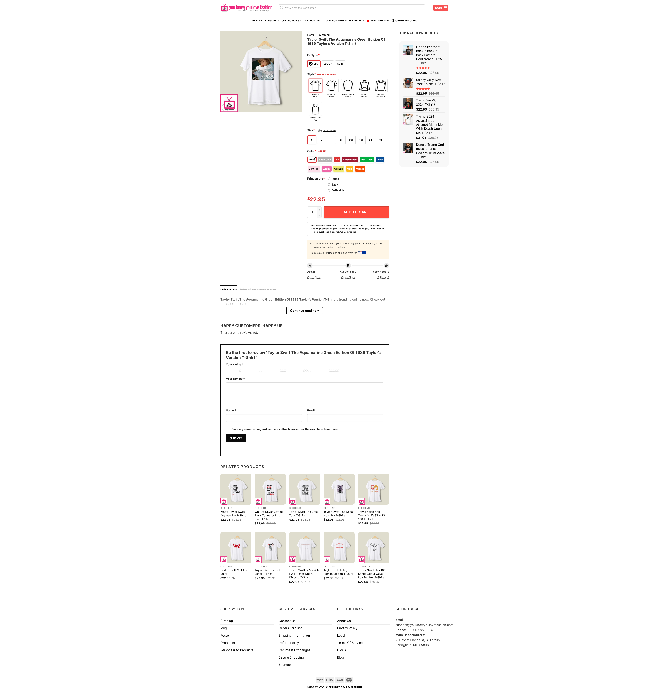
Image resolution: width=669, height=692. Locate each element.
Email (312, 410)
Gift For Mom (335, 20)
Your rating (234, 364)
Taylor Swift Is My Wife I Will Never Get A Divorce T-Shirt (304, 573)
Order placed (314, 277)
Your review (235, 378)
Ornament (227, 643)
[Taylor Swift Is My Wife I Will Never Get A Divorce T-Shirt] (304, 547)
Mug (223, 628)
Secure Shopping (291, 657)
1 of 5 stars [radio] (231, 370)
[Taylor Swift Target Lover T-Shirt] (270, 547)
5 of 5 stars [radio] (321, 370)
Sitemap (285, 665)
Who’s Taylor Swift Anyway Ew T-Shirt (233, 513)
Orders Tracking (291, 628)
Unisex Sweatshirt (381, 95)
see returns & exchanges (344, 231)
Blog (340, 657)
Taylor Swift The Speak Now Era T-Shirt (339, 513)
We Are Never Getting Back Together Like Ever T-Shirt (269, 515)
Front (335, 178)
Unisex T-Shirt (315, 95)
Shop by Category (264, 20)
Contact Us (287, 621)
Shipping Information (294, 635)
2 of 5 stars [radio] (250, 370)
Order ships (348, 277)
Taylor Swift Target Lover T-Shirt (267, 572)
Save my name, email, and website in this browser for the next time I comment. (286, 429)
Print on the (316, 178)
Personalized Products (236, 650)
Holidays (355, 20)
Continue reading (303, 310)
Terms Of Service (350, 643)
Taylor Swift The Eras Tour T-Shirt (303, 513)
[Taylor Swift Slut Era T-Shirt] (235, 547)
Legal (341, 635)
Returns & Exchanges (294, 650)
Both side (337, 190)
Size (311, 130)
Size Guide (329, 130)
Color (311, 151)
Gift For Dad (312, 20)
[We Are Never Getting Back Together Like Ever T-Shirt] (270, 489)
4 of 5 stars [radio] (295, 370)
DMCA (342, 650)
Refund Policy (289, 643)
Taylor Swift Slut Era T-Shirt (235, 572)
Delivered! (383, 277)
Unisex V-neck (331, 95)
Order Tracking (406, 20)
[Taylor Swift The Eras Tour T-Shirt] (304, 489)
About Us (344, 621)
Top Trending (380, 20)
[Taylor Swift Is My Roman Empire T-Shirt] (339, 547)
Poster (225, 635)
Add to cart (356, 212)
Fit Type (313, 55)
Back (334, 184)
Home (311, 34)
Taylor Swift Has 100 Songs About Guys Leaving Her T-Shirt (372, 573)
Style (311, 74)
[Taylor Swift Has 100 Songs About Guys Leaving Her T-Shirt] (373, 547)
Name (231, 410)
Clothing (324, 34)
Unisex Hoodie (364, 95)
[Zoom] (225, 107)
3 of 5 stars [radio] (272, 370)
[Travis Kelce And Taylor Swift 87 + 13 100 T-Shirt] (373, 489)
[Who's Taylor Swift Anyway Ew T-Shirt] (235, 489)
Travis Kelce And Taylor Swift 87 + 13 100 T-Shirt (371, 515)
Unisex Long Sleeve (348, 95)
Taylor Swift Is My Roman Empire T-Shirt (338, 572)
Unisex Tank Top (315, 118)
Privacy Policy (347, 628)
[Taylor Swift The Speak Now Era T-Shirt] (339, 489)
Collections (290, 20)
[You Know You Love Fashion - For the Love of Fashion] (246, 8)
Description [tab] (228, 289)
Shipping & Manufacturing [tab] (258, 289)
